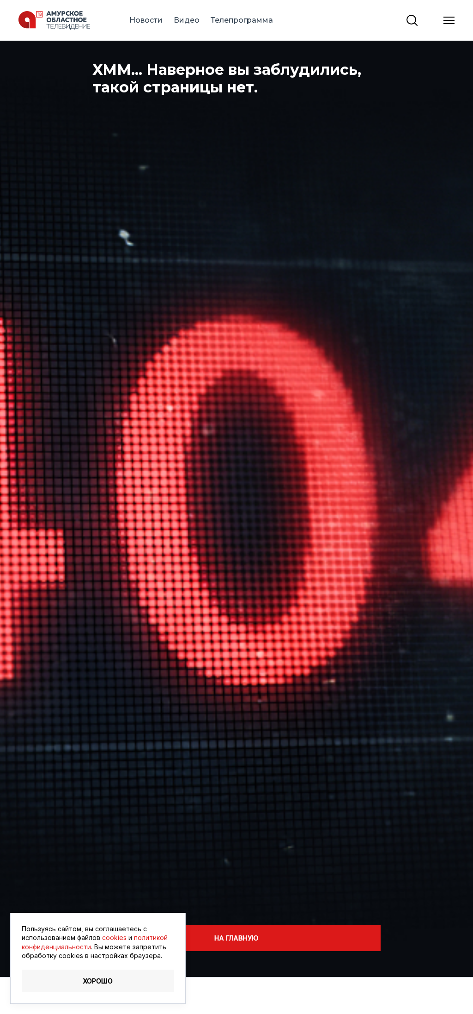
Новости (146, 20)
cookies (114, 937)
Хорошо (98, 981)
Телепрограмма (242, 20)
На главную (236, 938)
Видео (187, 20)
